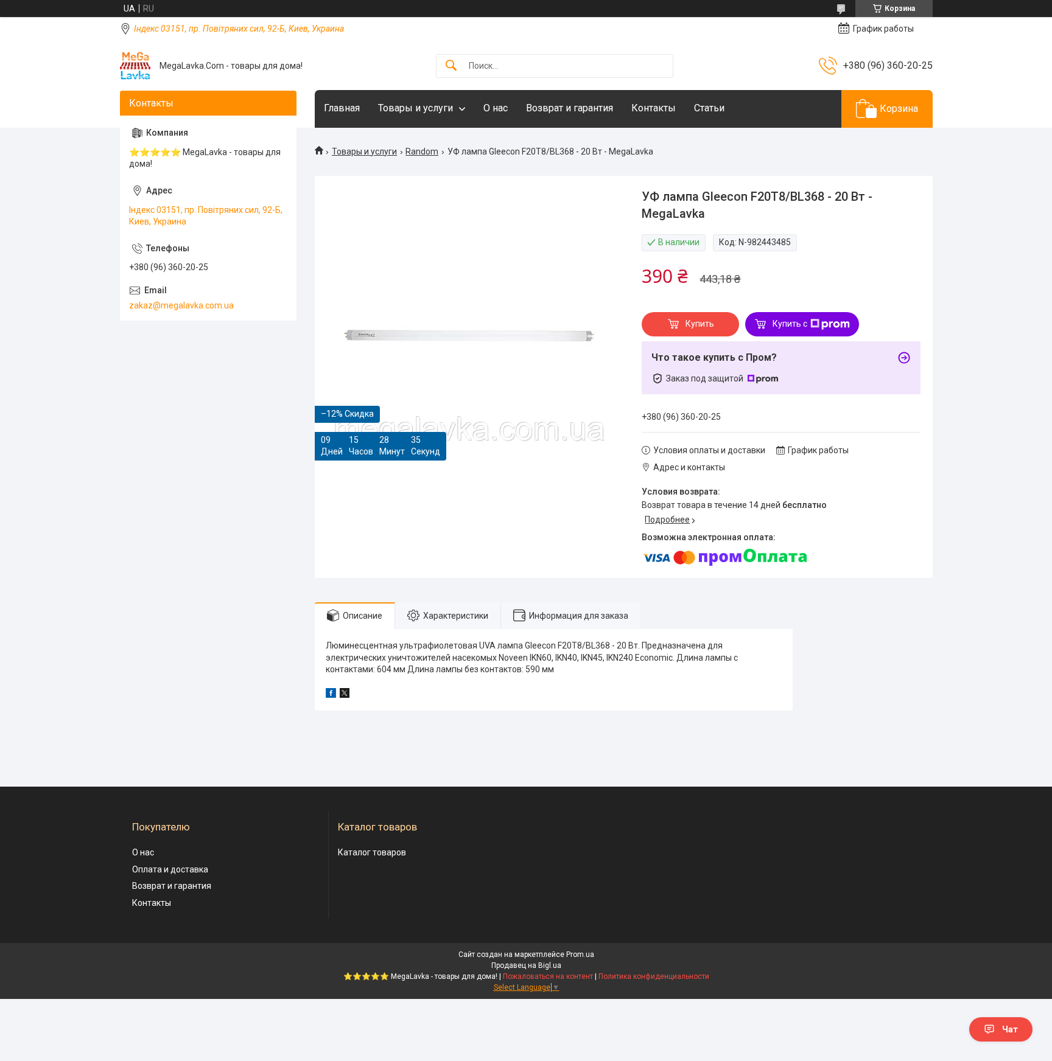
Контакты (653, 108)
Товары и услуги (415, 108)
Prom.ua (580, 954)
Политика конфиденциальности (653, 976)
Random (421, 151)
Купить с (790, 324)
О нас (495, 108)
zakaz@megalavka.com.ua (181, 305)
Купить (700, 324)
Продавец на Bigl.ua (526, 965)
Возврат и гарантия (569, 108)
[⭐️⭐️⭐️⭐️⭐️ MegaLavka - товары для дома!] (135, 65)
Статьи (709, 108)
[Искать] (451, 66)
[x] (344, 695)
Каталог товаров (372, 852)
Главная (342, 108)
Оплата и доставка (170, 869)
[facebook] (331, 695)
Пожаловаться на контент (548, 976)
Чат (1010, 1029)
